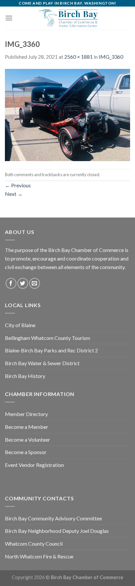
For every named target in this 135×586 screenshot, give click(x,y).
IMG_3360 (111, 56)
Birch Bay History (25, 376)
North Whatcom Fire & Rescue (39, 556)
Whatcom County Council (34, 543)
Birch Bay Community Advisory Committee (53, 518)
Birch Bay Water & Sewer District (42, 363)
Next (14, 194)
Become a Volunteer (27, 439)
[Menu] (9, 18)
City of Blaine (20, 325)
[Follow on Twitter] (22, 283)
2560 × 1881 (78, 56)
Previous (18, 185)
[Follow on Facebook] (11, 283)
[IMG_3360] (67, 114)
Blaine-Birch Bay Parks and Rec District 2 (51, 350)
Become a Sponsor (26, 452)
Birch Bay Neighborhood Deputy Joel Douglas (57, 531)
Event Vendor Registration (34, 465)
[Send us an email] (34, 283)
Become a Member (26, 427)
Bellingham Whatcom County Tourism (47, 338)
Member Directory (26, 414)
